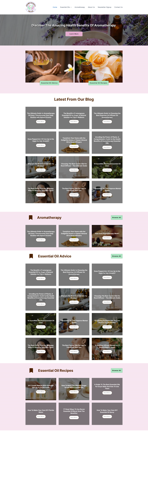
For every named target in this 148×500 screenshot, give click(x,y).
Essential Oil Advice (54, 256)
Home (55, 7)
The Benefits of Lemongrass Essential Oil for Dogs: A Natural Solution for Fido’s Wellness (74, 115)
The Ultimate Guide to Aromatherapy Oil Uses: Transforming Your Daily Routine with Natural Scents (41, 115)
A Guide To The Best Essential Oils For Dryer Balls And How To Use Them (107, 386)
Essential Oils (65, 7)
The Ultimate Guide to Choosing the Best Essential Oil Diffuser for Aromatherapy (107, 115)
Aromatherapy (80, 7)
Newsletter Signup (104, 7)
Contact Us (118, 7)
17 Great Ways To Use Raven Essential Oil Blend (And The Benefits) (74, 411)
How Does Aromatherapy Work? (107, 233)
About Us (91, 7)
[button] (71, 7)
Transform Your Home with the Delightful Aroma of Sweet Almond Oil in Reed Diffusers (74, 140)
